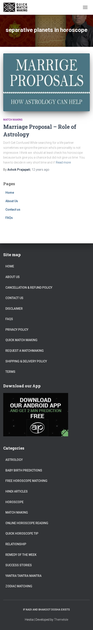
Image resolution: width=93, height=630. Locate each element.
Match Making (12, 119)
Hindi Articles (16, 491)
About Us (11, 201)
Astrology (14, 459)
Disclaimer (14, 308)
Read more (63, 162)
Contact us (12, 209)
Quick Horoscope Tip (21, 533)
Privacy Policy (16, 329)
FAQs (9, 217)
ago (40, 169)
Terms (10, 371)
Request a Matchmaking (24, 350)
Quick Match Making (21, 340)
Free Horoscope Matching (26, 481)
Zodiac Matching (18, 586)
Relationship (15, 544)
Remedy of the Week (21, 554)
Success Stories (18, 565)
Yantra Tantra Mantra (23, 576)
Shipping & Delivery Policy (26, 361)
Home (9, 192)
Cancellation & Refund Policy (28, 287)
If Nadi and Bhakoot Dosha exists (46, 609)
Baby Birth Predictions (23, 470)
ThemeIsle (61, 619)
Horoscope (14, 502)
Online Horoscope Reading (26, 523)
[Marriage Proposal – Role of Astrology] (46, 82)
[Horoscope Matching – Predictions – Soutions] (17, 7)
